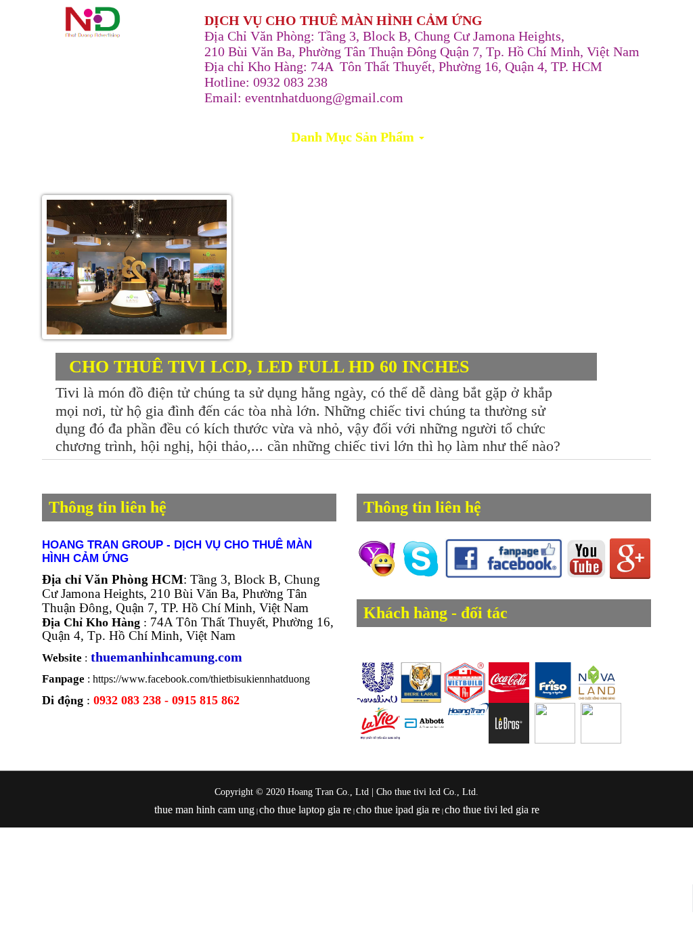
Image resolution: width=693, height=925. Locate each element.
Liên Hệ (625, 136)
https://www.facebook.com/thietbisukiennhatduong (201, 679)
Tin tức (570, 136)
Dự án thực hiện (234, 136)
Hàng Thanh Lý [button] (483, 136)
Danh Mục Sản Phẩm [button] (354, 136)
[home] (93, 22)
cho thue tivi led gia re (492, 809)
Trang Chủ (75, 136)
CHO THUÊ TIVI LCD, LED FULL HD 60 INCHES (269, 367)
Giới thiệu (147, 136)
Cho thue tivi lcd (408, 792)
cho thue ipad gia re (398, 809)
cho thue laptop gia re (305, 809)
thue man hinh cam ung (204, 809)
